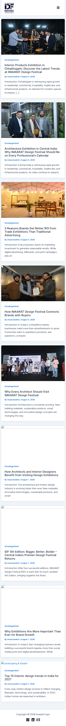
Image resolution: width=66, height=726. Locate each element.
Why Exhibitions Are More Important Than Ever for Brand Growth (33, 633)
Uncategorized (12, 60)
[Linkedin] (33, 719)
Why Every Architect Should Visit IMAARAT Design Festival (27, 393)
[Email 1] (38, 719)
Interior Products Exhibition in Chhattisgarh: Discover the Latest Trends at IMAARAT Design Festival (32, 68)
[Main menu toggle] (58, 8)
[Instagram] (27, 719)
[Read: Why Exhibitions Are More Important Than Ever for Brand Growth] (33, 602)
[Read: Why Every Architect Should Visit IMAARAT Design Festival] (33, 363)
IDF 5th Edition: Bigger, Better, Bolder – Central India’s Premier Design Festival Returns (31, 555)
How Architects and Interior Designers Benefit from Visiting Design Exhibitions (31, 473)
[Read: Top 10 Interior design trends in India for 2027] (14, 663)
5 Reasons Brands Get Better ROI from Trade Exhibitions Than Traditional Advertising (30, 232)
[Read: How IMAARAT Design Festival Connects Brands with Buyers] (33, 283)
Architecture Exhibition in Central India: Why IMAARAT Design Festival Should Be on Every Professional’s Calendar (32, 152)
